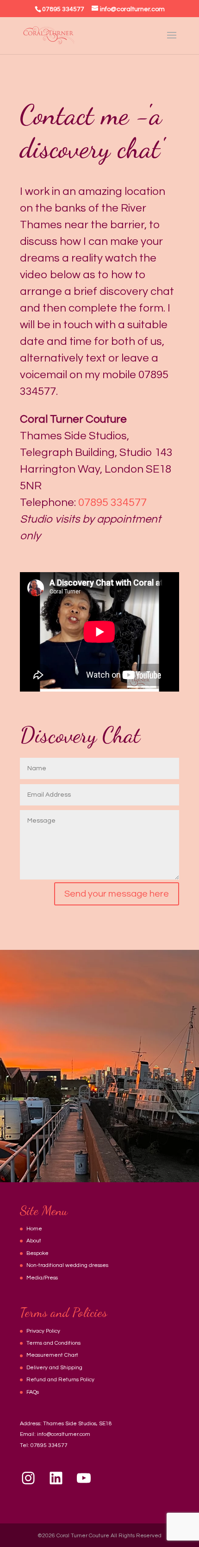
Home (34, 1229)
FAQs (32, 1392)
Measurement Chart (52, 1355)
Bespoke (37, 1253)
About (33, 1241)
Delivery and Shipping (54, 1368)
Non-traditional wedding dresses (67, 1265)
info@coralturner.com (63, 1434)
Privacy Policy (43, 1331)
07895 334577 (112, 502)
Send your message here (116, 893)
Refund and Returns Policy (60, 1380)
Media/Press (42, 1278)
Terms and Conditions (53, 1343)
